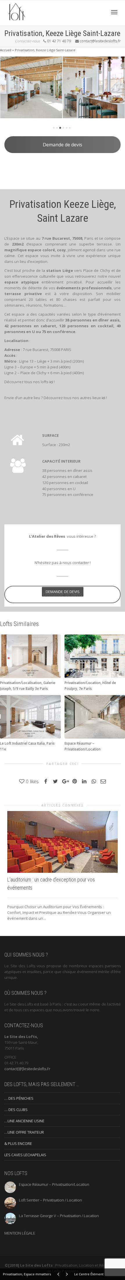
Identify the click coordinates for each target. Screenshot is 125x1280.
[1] (54, 128)
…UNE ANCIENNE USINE (24, 1120)
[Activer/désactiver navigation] (114, 12)
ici (51, 381)
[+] (31, 87)
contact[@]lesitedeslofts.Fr (27, 1068)
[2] (57, 128)
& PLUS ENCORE (18, 1143)
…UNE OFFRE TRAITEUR (24, 1132)
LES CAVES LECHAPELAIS (25, 1154)
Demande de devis (62, 144)
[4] (63, 128)
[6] (70, 128)
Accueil (5, 50)
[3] (60, 128)
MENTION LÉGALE (19, 1233)
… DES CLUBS (16, 1109)
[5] (66, 128)
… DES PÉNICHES (18, 1098)
